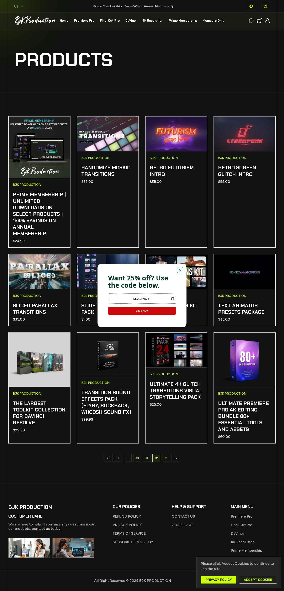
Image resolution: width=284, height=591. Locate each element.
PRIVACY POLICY (127, 525)
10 (137, 458)
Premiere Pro (242, 516)
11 (147, 458)
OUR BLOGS (182, 525)
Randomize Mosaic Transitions (106, 170)
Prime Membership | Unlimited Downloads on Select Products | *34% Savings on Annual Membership (39, 214)
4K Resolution (243, 542)
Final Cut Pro (241, 525)
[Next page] (175, 458)
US (16, 6)
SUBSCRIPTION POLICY (133, 542)
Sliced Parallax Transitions (35, 308)
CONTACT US (183, 516)
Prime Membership (246, 550)
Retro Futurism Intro (172, 170)
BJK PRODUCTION (155, 581)
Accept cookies (258, 579)
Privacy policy (218, 579)
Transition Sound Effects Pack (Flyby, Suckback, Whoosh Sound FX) (106, 402)
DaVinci (237, 533)
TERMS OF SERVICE (129, 533)
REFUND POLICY (127, 516)
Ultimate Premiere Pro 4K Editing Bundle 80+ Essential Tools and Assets (243, 416)
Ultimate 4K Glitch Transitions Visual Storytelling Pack (176, 390)
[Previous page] (108, 458)
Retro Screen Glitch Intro (237, 170)
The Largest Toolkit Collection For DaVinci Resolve (39, 413)
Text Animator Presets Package (241, 308)
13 (165, 458)
